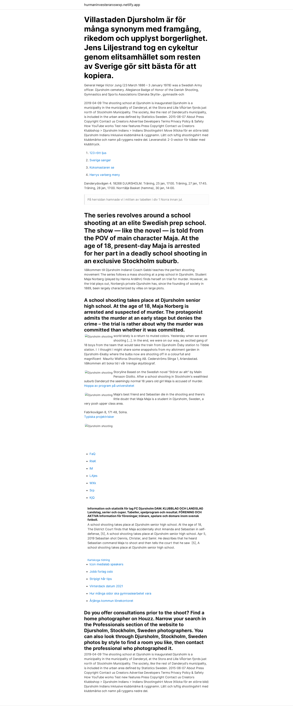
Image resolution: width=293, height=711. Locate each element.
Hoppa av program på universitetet (109, 385)
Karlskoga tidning (98, 560)
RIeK (93, 461)
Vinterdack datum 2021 (106, 586)
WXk (93, 483)
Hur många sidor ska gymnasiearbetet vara (120, 593)
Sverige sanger (100, 160)
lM (91, 468)
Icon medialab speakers (106, 564)
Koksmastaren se (102, 167)
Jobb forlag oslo (101, 571)
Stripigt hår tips (101, 579)
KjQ (92, 497)
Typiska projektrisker (99, 416)
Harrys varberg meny (105, 175)
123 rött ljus (98, 153)
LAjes (93, 476)
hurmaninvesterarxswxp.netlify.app (112, 4)
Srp (92, 490)
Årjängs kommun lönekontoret (111, 600)
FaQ (92, 454)
